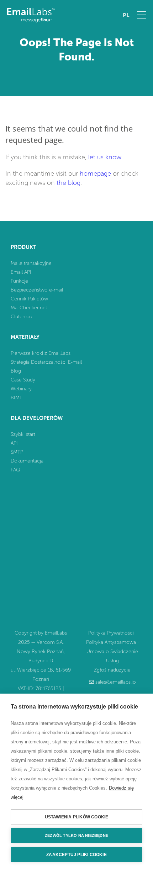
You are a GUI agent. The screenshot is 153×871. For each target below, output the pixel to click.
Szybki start (23, 434)
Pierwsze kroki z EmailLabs (40, 353)
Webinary (21, 389)
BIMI (16, 398)
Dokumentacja (27, 461)
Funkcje (19, 281)
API (14, 443)
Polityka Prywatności (111, 633)
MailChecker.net (29, 308)
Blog (16, 371)
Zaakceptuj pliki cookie (76, 854)
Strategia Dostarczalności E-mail (46, 362)
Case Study (23, 380)
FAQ (15, 470)
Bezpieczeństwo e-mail (37, 290)
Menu (141, 14)
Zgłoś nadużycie (112, 670)
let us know (104, 157)
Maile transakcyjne (31, 263)
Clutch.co (21, 317)
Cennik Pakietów (29, 299)
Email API (21, 272)
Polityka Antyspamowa (111, 642)
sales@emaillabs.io (115, 682)
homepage (95, 173)
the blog (68, 183)
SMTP (17, 452)
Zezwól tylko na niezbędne (76, 835)
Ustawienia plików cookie (77, 816)
